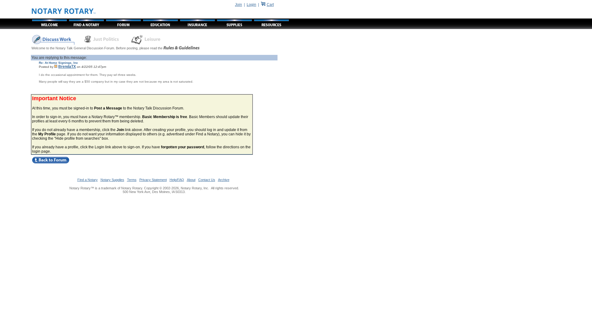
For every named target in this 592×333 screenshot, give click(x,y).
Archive (223, 180)
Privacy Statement (153, 180)
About (191, 180)
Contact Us (206, 180)
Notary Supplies (112, 180)
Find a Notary (87, 180)
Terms (132, 180)
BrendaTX (67, 66)
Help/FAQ (177, 180)
